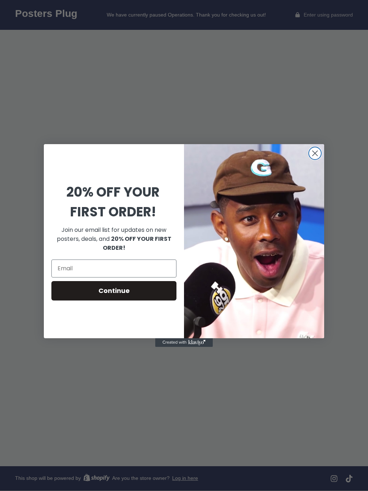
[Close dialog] (315, 153)
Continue (114, 290)
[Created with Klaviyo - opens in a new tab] (184, 342)
